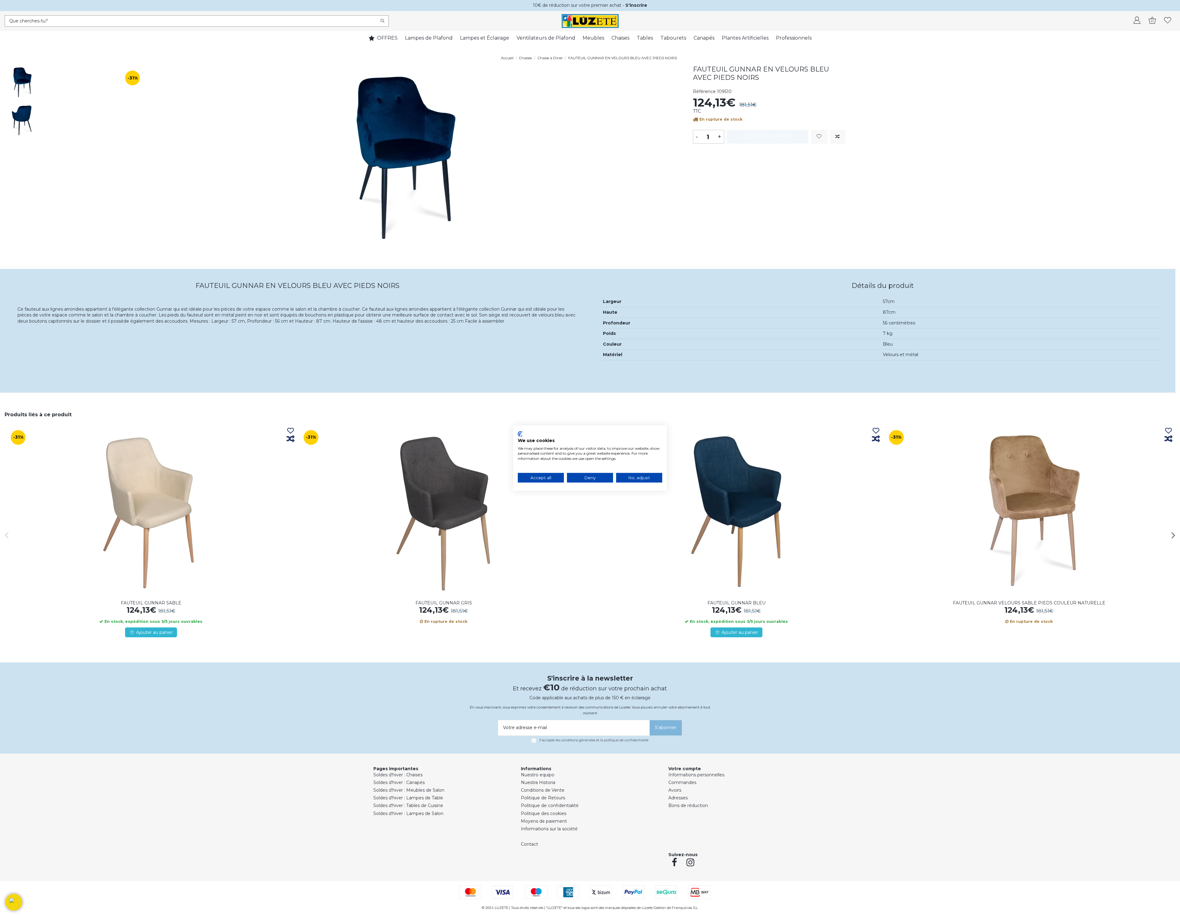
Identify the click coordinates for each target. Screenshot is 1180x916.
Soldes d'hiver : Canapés (399, 782)
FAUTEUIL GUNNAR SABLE (151, 603)
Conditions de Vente (542, 790)
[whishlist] (1167, 21)
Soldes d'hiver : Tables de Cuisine (408, 805)
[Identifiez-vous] (1137, 21)
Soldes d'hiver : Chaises (398, 775)
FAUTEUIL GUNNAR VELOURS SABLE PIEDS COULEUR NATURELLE (1029, 603)
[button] (14, 902)
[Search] (382, 21)
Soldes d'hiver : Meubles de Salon (408, 790)
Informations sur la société (549, 829)
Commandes (682, 782)
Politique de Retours (543, 798)
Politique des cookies (543, 813)
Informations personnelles (696, 775)
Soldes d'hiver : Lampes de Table (408, 798)
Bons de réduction (688, 805)
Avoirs (674, 790)
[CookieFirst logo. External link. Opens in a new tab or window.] (520, 434)
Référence (704, 91)
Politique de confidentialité (550, 805)
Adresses (678, 798)
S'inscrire (636, 5)
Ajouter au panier (768, 136)
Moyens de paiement (544, 821)
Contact (529, 844)
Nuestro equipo (537, 775)
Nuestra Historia (538, 782)
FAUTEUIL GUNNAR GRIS (443, 603)
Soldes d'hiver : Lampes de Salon (408, 813)
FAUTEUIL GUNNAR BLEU (736, 603)
